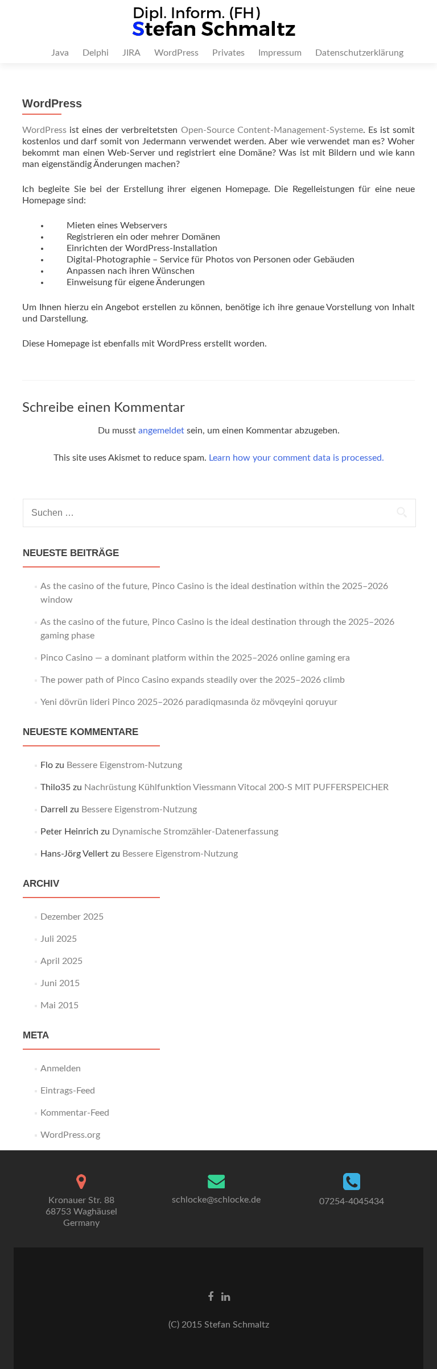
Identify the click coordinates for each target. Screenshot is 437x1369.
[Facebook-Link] (210, 1297)
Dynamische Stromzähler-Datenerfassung (195, 831)
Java (60, 52)
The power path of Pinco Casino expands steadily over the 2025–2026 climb (192, 679)
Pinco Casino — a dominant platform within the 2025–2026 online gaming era (195, 657)
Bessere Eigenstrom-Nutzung (124, 765)
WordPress (176, 52)
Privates (228, 52)
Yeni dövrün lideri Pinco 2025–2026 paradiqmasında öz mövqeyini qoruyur (188, 702)
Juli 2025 (58, 939)
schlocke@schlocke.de (216, 1199)
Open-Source (207, 130)
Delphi (96, 52)
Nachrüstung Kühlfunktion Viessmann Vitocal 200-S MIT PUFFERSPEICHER (236, 787)
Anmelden (60, 1068)
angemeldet (161, 430)
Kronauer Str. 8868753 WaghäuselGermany (81, 1212)
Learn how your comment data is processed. (296, 457)
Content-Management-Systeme (300, 130)
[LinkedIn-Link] (225, 1297)
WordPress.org (70, 1135)
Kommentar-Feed (74, 1112)
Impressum (280, 52)
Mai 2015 (59, 1005)
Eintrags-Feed (67, 1090)
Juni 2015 (60, 983)
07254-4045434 (351, 1201)
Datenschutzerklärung (359, 52)
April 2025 (61, 961)
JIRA (131, 52)
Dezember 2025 (72, 916)
